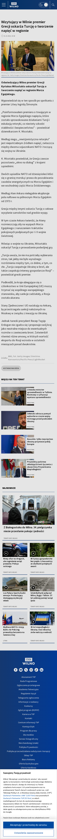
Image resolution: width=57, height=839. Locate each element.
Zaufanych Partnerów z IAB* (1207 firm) (19, 795)
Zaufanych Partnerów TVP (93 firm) (17, 798)
